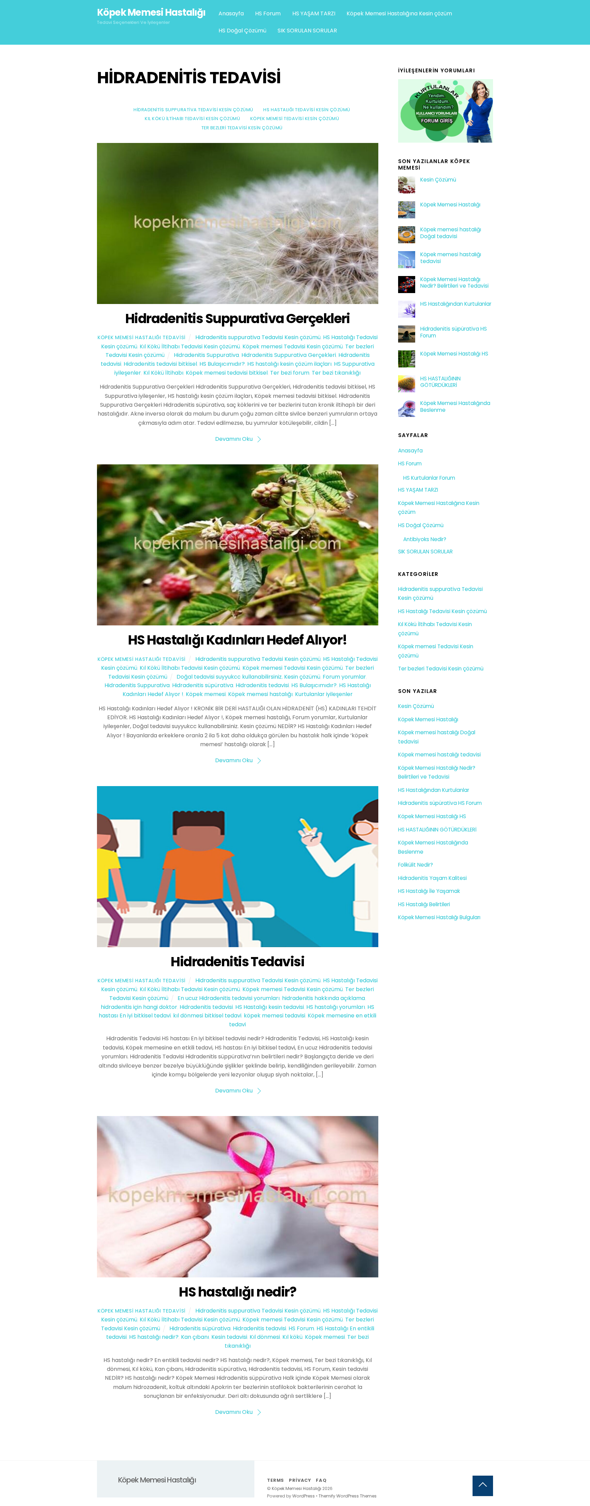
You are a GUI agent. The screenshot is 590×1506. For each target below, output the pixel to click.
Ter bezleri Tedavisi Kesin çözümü (242, 128)
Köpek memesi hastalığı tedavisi (450, 258)
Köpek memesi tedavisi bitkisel (227, 373)
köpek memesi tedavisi (274, 1015)
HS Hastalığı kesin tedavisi (269, 1007)
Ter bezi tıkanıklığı (336, 373)
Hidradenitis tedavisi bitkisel (160, 364)
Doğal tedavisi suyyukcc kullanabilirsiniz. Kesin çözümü (248, 677)
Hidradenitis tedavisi (262, 685)
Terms (275, 1480)
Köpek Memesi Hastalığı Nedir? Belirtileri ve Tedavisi (454, 283)
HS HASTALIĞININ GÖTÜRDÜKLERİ (440, 382)
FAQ (321, 1480)
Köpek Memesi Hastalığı (450, 204)
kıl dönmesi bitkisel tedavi (207, 1015)
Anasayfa (231, 13)
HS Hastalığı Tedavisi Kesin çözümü (306, 110)
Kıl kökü (292, 1337)
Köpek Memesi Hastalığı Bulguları (439, 917)
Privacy (300, 1480)
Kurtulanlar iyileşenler (324, 694)
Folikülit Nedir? (415, 864)
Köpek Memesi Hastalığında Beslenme (455, 407)
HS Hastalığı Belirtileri (424, 904)
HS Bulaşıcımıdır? (222, 364)
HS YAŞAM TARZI (313, 13)
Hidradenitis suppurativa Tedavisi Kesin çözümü (193, 110)
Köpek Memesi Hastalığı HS (454, 353)
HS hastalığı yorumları (335, 1007)
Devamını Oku (234, 439)
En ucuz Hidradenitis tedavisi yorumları (229, 998)
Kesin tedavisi (229, 1337)
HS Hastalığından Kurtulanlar (455, 304)
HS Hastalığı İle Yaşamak (429, 891)
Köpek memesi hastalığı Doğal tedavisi (450, 233)
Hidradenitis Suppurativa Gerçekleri (237, 318)
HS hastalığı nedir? (237, 1292)
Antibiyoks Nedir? (424, 539)
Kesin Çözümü (438, 179)
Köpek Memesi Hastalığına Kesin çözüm (399, 13)
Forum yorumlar (344, 677)
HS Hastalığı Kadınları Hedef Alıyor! (237, 640)
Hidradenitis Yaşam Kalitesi (432, 878)
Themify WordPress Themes (348, 1496)
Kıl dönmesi (265, 1337)
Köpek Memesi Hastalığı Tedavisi (142, 337)
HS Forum (268, 13)
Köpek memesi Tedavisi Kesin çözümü (294, 118)
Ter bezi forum (289, 373)
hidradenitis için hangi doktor (139, 1007)
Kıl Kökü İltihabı (163, 373)
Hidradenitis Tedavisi (237, 962)
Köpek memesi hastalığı (260, 694)
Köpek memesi (206, 694)
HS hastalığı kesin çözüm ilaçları (289, 364)
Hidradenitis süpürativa (202, 685)
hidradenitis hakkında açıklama (323, 998)
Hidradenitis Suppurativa (206, 355)
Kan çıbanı (195, 1337)
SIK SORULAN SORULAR (307, 30)
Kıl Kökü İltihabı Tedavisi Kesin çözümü (192, 118)
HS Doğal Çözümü (242, 30)
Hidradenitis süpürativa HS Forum (453, 332)
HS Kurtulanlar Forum (429, 477)
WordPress (303, 1496)
